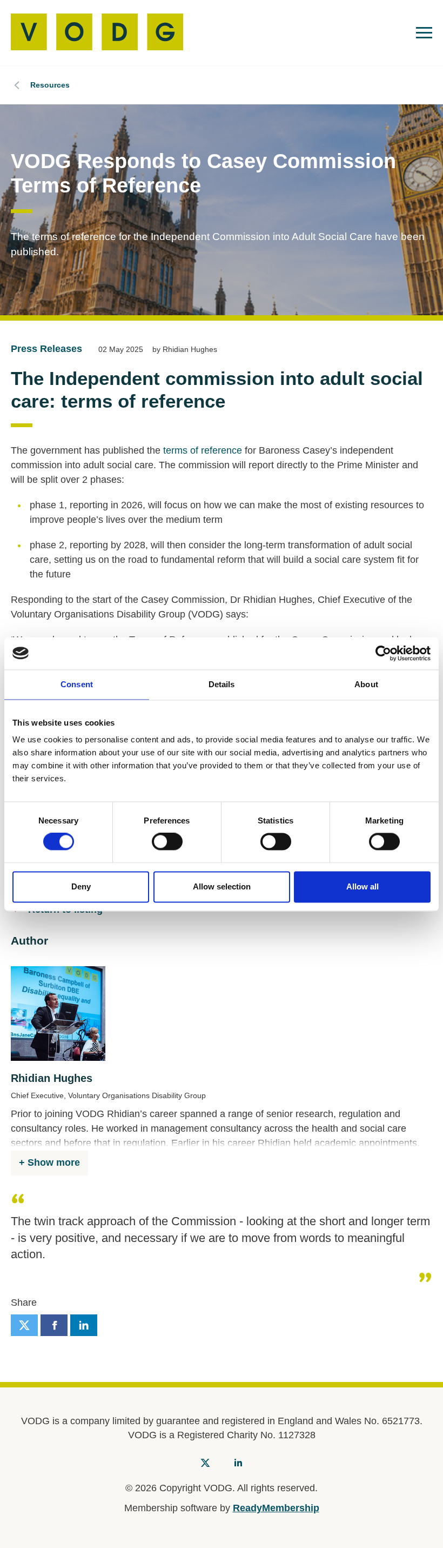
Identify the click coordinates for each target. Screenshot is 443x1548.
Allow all (362, 886)
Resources (50, 85)
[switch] (167, 842)
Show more (54, 1162)
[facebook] (54, 1325)
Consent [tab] (77, 684)
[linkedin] (83, 1325)
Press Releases (46, 348)
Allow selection (222, 886)
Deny (81, 886)
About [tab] (366, 684)
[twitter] (24, 1325)
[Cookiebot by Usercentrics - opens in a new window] (383, 653)
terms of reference (202, 450)
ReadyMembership (276, 1508)
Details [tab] (222, 684)
